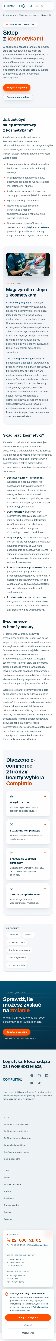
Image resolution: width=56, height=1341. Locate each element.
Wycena (8, 1219)
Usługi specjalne (12, 1159)
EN (37, 6)
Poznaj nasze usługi (18, 97)
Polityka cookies (40, 1307)
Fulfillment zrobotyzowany (17, 1124)
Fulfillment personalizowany (17, 1138)
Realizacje (9, 1198)
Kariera (7, 1191)
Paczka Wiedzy (11, 1205)
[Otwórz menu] (48, 6)
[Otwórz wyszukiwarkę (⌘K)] (31, 6)
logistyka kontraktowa (36, 227)
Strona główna (9, 15)
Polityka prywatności (20, 1310)
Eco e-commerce (12, 1184)
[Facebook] (32, 1076)
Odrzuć (28, 1325)
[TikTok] (39, 1083)
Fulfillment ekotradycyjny (16, 1131)
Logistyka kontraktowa (15, 1145)
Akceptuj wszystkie (28, 1317)
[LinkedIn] (47, 1076)
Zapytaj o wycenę (17, 87)
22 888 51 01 (26, 1240)
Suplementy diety (17, 942)
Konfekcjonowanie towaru (17, 1152)
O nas (7, 1177)
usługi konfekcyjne (24, 358)
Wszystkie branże (17, 965)
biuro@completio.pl (39, 1245)
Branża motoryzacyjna (19, 950)
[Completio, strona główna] (15, 6)
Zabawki (29, 934)
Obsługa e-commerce (29, 15)
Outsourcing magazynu (19, 302)
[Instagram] (39, 1076)
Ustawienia (28, 1333)
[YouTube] (32, 1083)
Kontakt (7, 1212)
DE (42, 6)
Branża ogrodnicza (17, 957)
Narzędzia (13, 934)
